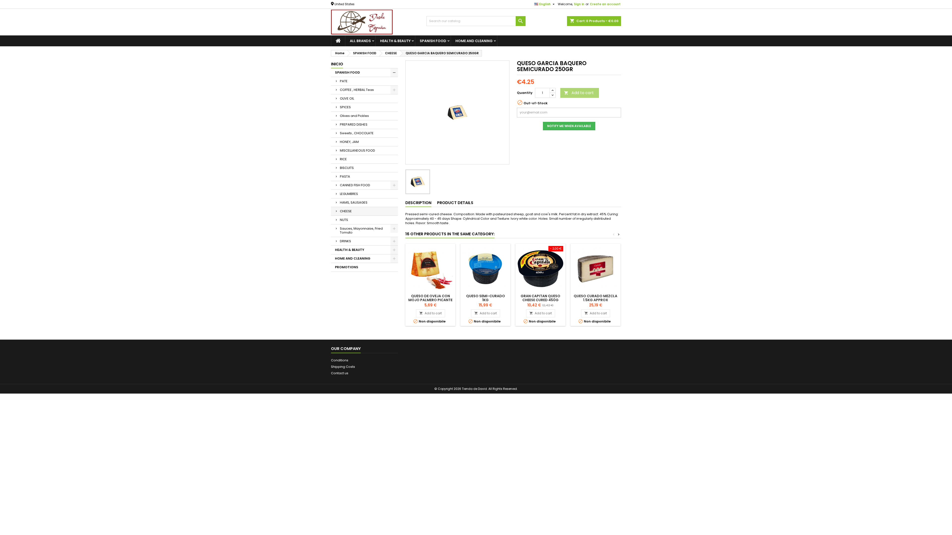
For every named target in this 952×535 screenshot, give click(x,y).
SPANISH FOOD (433, 40)
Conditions (339, 360)
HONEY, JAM (349, 141)
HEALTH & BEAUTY (395, 40)
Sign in (579, 4)
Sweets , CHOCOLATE (357, 133)
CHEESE (346, 211)
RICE (343, 159)
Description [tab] (418, 203)
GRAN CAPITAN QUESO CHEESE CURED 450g (540, 298)
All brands (360, 40)
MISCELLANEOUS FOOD (357, 150)
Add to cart (579, 93)
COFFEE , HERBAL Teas (357, 89)
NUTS (344, 219)
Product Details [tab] (455, 203)
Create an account (605, 4)
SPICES (345, 107)
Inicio (337, 64)
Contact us (339, 373)
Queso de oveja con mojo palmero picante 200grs (430, 300)
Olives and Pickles (354, 115)
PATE (344, 81)
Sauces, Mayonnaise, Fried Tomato (361, 230)
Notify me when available (569, 126)
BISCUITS (347, 167)
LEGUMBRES (349, 193)
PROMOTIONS (346, 267)
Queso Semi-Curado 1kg (485, 298)
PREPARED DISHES (353, 124)
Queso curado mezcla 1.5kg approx (595, 298)
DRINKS (345, 241)
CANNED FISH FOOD (355, 185)
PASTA (345, 176)
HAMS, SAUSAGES (353, 202)
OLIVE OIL (347, 98)
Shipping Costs (343, 366)
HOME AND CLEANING (474, 40)
